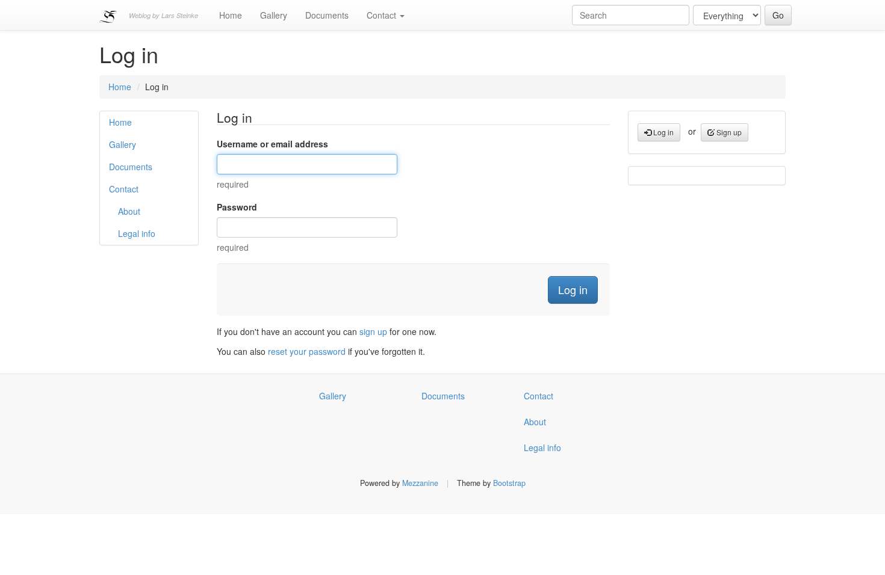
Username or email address (272, 144)
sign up (373, 331)
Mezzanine (420, 483)
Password (237, 207)
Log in (662, 132)
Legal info (136, 233)
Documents (327, 15)
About (129, 211)
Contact (383, 15)
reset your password (307, 351)
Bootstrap (509, 483)
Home (230, 15)
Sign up (728, 132)
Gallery (273, 15)
